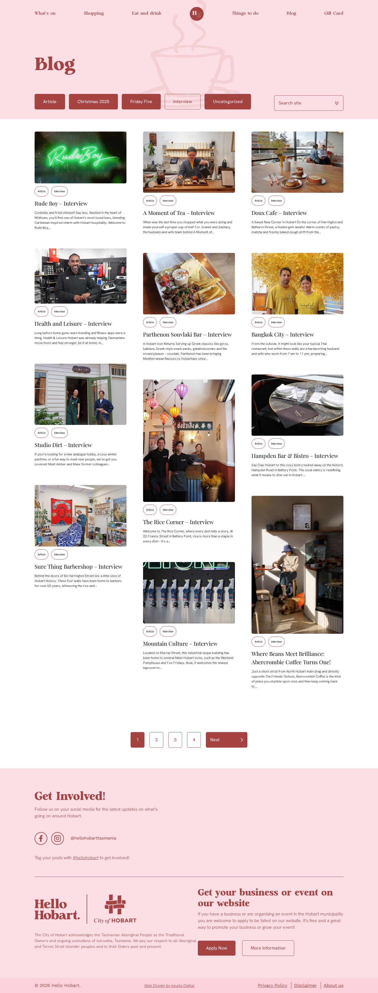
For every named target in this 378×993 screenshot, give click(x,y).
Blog (291, 13)
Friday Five (141, 101)
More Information (268, 948)
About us (333, 985)
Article (49, 101)
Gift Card (333, 13)
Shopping (94, 13)
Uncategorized (227, 101)
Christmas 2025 (93, 101)
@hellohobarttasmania (93, 838)
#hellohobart (86, 858)
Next (215, 740)
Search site (290, 103)
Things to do (245, 13)
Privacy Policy (272, 985)
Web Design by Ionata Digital (169, 985)
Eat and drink (146, 13)
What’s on (45, 13)
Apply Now (216, 948)
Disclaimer (305, 985)
